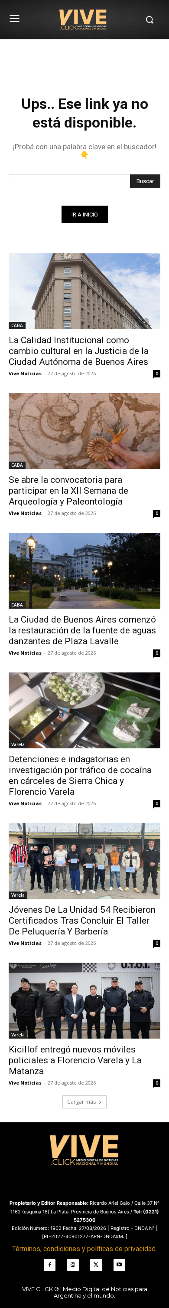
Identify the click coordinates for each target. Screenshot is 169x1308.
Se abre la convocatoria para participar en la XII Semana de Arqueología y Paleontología (68, 491)
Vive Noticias (25, 373)
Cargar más (81, 1101)
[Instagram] (73, 1265)
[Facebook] (50, 1265)
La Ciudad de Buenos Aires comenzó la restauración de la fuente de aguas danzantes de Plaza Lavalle (82, 630)
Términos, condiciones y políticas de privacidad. (84, 1249)
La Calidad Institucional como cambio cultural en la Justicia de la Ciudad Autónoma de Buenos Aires (79, 351)
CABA (17, 325)
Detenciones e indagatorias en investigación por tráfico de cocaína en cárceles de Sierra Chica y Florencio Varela (80, 775)
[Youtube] (120, 1265)
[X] (96, 1265)
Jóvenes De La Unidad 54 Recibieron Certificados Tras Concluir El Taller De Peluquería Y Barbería (82, 921)
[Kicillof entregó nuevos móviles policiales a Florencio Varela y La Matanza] (84, 1001)
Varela (18, 744)
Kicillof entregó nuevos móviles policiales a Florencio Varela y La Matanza (75, 1060)
